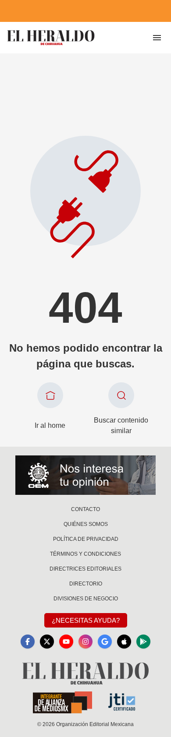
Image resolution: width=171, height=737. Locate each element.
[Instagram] (85, 642)
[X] (47, 642)
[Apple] (124, 642)
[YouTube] (66, 642)
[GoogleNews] (105, 642)
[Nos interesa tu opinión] (85, 475)
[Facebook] (28, 642)
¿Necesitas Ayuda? (86, 620)
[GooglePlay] (143, 642)
